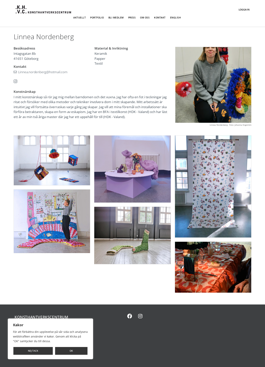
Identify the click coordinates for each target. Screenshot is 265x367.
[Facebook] (129, 316)
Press (132, 17)
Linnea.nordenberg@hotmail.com (42, 72)
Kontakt (160, 17)
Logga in (244, 9)
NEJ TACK (33, 350)
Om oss (145, 17)
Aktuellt (79, 17)
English (175, 17)
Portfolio (97, 17)
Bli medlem (116, 17)
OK (71, 350)
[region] (50, 338)
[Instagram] (140, 316)
